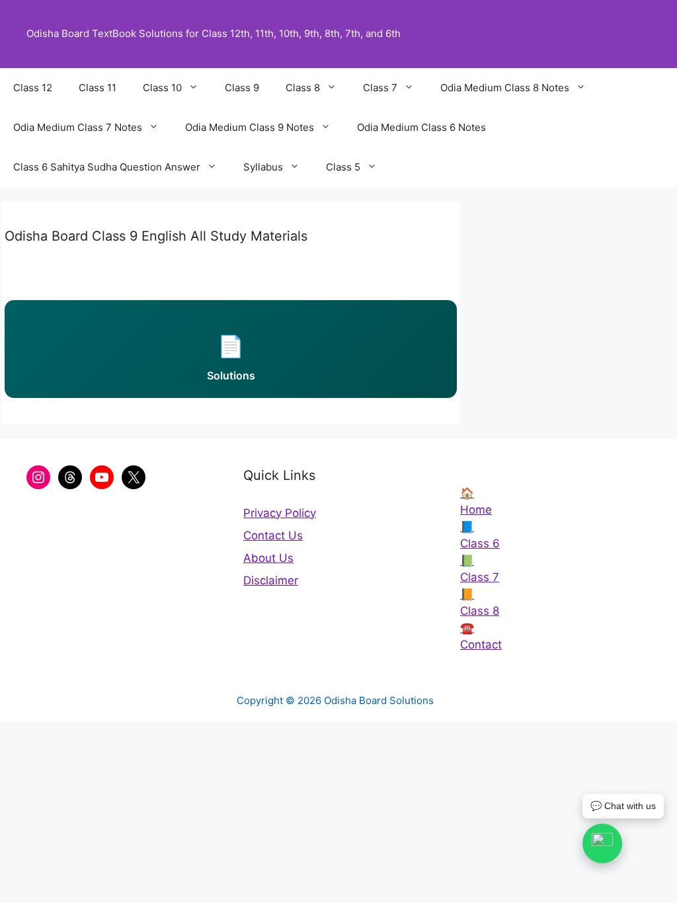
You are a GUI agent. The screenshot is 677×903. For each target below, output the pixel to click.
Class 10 (162, 87)
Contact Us (273, 535)
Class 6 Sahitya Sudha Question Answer (106, 167)
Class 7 (380, 87)
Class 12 (32, 87)
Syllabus (263, 167)
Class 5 (343, 167)
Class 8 (303, 87)
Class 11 (97, 87)
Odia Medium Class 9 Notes (249, 127)
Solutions (231, 357)
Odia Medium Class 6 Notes (421, 127)
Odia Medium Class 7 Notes (77, 127)
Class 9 (242, 87)
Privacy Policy (279, 513)
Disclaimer (270, 580)
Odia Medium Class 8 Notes (504, 87)
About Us (268, 558)
